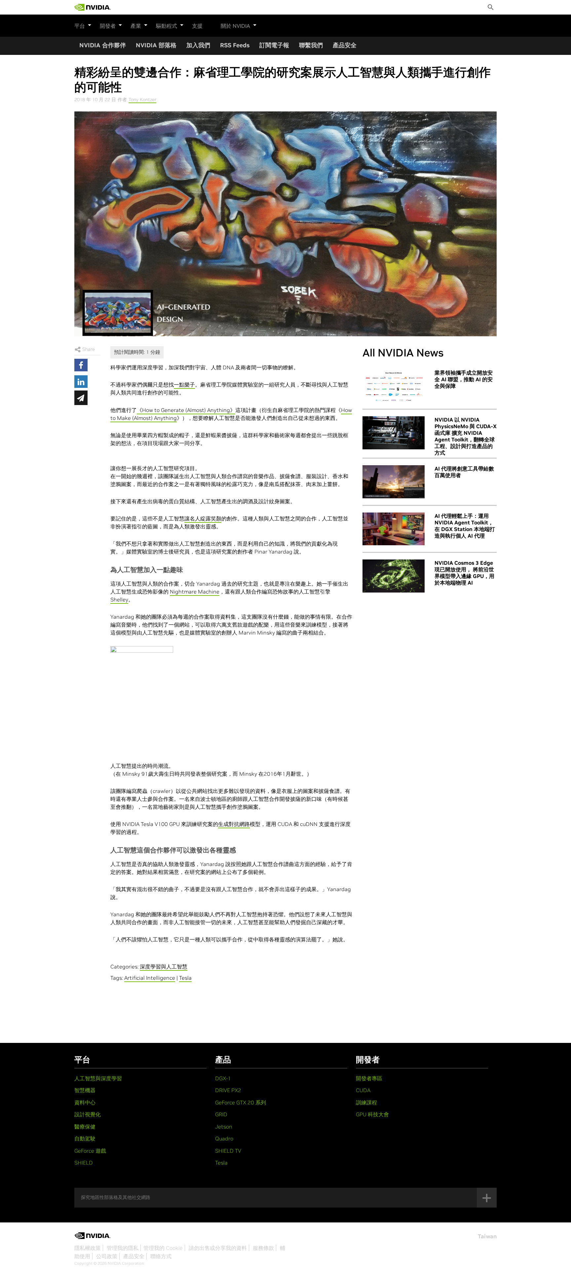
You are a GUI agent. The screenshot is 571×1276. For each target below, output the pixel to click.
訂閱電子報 (274, 45)
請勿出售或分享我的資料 (218, 1248)
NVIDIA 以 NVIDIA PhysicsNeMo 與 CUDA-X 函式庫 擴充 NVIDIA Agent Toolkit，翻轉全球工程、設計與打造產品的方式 (466, 436)
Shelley (119, 599)
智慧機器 (84, 1090)
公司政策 (106, 1256)
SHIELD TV (228, 1150)
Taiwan (487, 1236)
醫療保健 (84, 1126)
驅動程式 (166, 25)
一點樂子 (184, 384)
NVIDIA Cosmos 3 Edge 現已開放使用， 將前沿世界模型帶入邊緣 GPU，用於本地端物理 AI (464, 572)
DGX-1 (223, 1078)
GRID (221, 1114)
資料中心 (84, 1102)
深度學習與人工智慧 (163, 966)
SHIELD (83, 1162)
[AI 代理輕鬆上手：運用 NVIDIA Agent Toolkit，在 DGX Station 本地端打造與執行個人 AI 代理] (393, 529)
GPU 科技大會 (372, 1114)
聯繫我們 (311, 45)
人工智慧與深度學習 (98, 1078)
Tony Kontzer (142, 100)
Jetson (223, 1126)
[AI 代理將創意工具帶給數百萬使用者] (393, 481)
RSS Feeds (234, 45)
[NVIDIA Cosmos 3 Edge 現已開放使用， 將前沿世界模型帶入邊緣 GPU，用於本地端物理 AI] (393, 576)
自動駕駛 (84, 1138)
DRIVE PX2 (228, 1090)
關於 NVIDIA (235, 25)
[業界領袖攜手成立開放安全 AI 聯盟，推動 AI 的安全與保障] (393, 385)
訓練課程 (366, 1102)
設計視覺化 (87, 1114)
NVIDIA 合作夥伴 (102, 45)
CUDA (363, 1090)
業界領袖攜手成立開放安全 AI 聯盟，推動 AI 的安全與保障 (464, 379)
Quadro (224, 1138)
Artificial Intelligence (149, 977)
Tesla (185, 977)
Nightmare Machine (194, 591)
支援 (197, 25)
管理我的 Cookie (163, 1248)
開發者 (108, 25)
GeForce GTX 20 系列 (240, 1102)
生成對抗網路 (234, 824)
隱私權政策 (87, 1248)
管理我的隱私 (122, 1248)
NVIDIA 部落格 (156, 45)
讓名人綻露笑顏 (202, 518)
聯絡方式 (160, 1256)
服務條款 (263, 1248)
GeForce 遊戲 (90, 1150)
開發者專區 (369, 1078)
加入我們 (198, 45)
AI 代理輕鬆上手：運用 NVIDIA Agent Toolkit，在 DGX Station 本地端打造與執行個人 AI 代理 (465, 526)
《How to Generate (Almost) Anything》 (186, 410)
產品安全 (345, 45)
